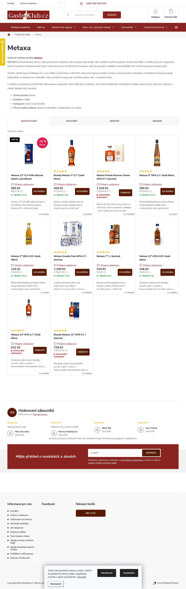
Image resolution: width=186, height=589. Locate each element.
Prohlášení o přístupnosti (21, 553)
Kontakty (11, 3)
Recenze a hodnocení (20, 558)
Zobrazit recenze (40, 414)
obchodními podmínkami (131, 460)
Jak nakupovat (16, 527)
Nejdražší (114, 121)
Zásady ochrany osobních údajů (21, 541)
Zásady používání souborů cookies (22, 548)
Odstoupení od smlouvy (21, 519)
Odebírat (151, 452)
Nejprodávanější (29, 121)
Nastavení (55, 584)
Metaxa (38, 57)
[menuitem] (20, 27)
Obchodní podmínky (19, 523)
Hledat (112, 15)
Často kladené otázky (19, 536)
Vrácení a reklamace (28, 3)
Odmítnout (106, 573)
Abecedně (157, 121)
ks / (91, 513)
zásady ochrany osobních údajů (102, 462)
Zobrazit (125, 192)
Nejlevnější (71, 121)
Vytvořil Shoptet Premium (168, 583)
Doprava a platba (18, 532)
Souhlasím (129, 573)
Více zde (81, 577)
